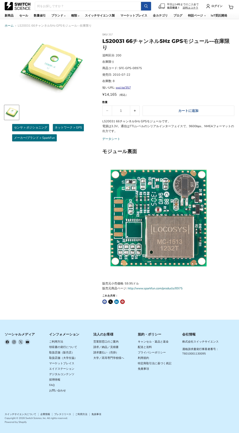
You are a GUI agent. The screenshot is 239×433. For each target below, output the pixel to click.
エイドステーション (61, 369)
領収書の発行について (63, 347)
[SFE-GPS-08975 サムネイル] (11, 112)
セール (23, 15)
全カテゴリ (160, 15)
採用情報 (54, 379)
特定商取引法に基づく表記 (154, 363)
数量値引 (40, 15)
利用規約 (143, 358)
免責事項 (143, 369)
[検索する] (146, 6)
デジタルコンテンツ (61, 374)
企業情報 (45, 414)
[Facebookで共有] (104, 301)
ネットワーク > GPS (68, 127)
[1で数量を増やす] (135, 111)
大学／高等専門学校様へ (108, 358)
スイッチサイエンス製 (100, 15)
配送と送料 (145, 347)
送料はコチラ (190, 8)
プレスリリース (62, 414)
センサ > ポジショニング (30, 127)
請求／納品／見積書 (106, 347)
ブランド (57, 15)
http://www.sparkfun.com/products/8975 (155, 288)
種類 (74, 15)
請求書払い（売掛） (106, 352)
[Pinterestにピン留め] (122, 301)
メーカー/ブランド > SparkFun (34, 138)
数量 (105, 102)
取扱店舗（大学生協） (63, 358)
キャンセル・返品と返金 (153, 341)
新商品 (9, 15)
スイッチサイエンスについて (20, 414)
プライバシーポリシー (152, 352)
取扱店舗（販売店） (61, 352)
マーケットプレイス (133, 15)
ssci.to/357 (123, 88)
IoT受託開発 (219, 15)
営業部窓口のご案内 (106, 341)
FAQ (52, 385)
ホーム (9, 25)
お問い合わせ (57, 390)
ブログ (177, 15)
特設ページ (196, 15)
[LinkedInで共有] (116, 301)
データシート (111, 139)
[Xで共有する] (110, 301)
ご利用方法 (56, 341)
